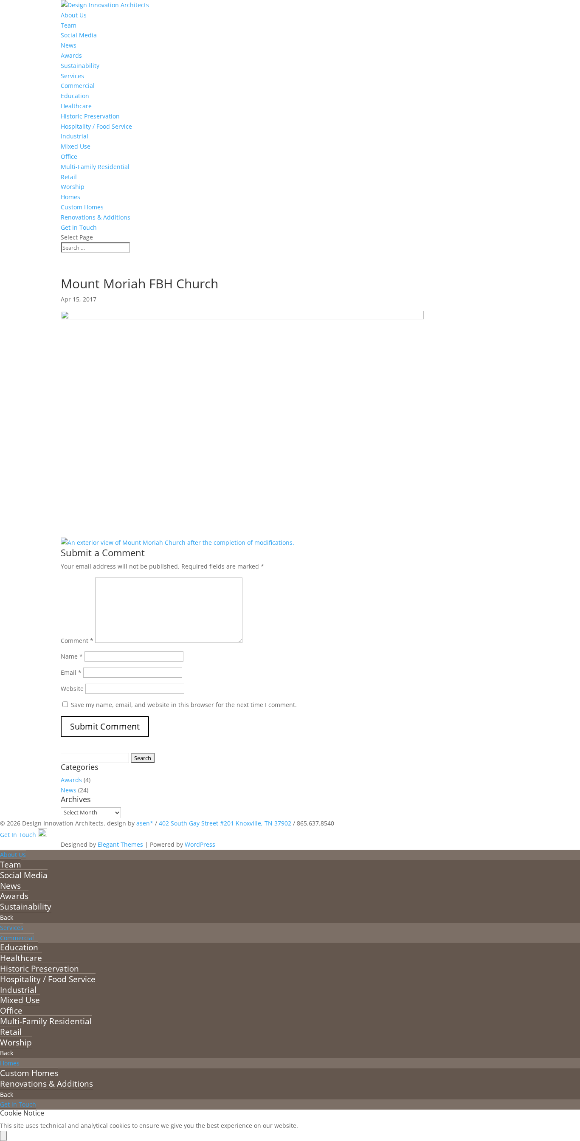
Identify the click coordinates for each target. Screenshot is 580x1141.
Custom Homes (82, 207)
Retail (69, 177)
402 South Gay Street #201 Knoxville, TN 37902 (225, 823)
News (68, 45)
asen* (144, 823)
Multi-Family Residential (95, 167)
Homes (70, 197)
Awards (71, 55)
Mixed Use (75, 146)
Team (68, 25)
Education (75, 96)
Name (72, 656)
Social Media (79, 35)
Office (69, 156)
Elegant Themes (120, 844)
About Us (74, 15)
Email (71, 672)
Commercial (78, 86)
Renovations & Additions (95, 217)
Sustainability (80, 66)
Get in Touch (79, 227)
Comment (77, 641)
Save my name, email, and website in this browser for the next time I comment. (184, 705)
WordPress (200, 844)
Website (72, 689)
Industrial (74, 136)
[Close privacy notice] (3, 1136)
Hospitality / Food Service (96, 126)
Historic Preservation (90, 116)
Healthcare (76, 106)
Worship (72, 187)
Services (72, 76)
